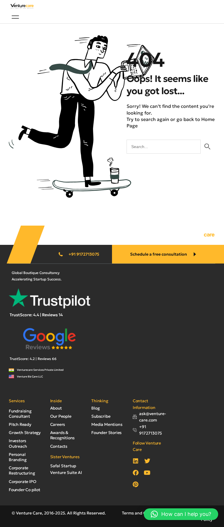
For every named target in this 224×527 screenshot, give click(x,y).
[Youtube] (147, 473)
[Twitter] (147, 461)
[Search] (207, 147)
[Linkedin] (135, 461)
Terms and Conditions (143, 513)
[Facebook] (135, 473)
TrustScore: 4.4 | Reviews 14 (36, 314)
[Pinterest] (135, 484)
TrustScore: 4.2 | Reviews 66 (33, 358)
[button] (15, 17)
